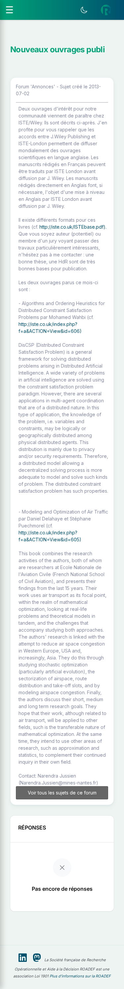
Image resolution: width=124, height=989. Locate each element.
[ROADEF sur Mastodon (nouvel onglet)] (37, 958)
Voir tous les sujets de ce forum (62, 792)
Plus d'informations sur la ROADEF (80, 976)
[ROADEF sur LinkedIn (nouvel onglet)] (23, 958)
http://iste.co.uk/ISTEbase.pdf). (72, 227)
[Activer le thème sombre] (84, 10)
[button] (106, 10)
